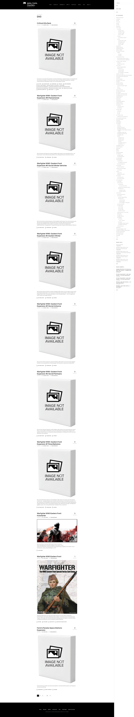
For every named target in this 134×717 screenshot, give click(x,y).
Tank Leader (119, 109)
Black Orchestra (120, 47)
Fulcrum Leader (122, 32)
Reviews (55, 4)
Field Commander (120, 84)
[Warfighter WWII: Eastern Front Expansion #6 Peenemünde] (57, 102)
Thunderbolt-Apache (122, 37)
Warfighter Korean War (43, 86)
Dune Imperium (119, 79)
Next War (118, 98)
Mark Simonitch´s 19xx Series (123, 212)
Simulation (119, 175)
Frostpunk (119, 92)
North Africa (51, 85)
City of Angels (119, 49)
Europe (120, 54)
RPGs (68, 4)
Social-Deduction (121, 166)
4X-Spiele (119, 181)
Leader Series (120, 205)
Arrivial (119, 62)
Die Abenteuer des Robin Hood (122, 76)
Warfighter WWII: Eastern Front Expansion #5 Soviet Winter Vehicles (52, 164)
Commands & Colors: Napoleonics (124, 59)
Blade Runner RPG (120, 48)
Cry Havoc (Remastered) (125, 275)
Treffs (118, 24)
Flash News (40, 550)
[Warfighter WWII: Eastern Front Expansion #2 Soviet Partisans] (57, 378)
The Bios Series (121, 177)
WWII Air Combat (122, 210)
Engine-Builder (120, 155)
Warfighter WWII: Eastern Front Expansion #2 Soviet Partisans (49, 372)
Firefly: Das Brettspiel (121, 91)
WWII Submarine (121, 226)
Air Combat (121, 206)
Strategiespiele (119, 180)
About (88, 4)
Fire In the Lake (120, 89)
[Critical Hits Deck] (57, 27)
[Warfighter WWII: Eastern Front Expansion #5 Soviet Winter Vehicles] (57, 169)
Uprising (118, 120)
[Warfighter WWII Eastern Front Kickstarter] (57, 519)
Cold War (118, 19)
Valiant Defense (123, 191)
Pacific (57, 85)
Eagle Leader (121, 30)
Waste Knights (119, 146)
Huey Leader (121, 34)
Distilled (118, 77)
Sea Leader (121, 208)
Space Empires (119, 102)
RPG (118, 171)
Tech (84, 4)
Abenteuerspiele (120, 152)
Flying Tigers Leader (122, 40)
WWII (58, 89)
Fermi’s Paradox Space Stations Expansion (49, 629)
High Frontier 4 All (121, 64)
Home (50, 4)
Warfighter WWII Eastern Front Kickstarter (49, 514)
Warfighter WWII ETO (42, 89)
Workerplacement (121, 156)
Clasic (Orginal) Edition (122, 67)
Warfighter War (120, 134)
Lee (118, 87)
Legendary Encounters (123, 162)
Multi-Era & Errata (42, 85)
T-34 (119, 112)
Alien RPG (119, 46)
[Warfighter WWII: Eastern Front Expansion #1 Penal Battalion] (57, 448)
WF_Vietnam (122, 220)
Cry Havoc (119, 65)
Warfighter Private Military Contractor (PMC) (60, 86)
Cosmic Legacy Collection (121, 61)
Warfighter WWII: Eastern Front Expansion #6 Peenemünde (49, 96)
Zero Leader (121, 44)
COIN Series (121, 184)
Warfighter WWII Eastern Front (49, 556)
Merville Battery (120, 96)
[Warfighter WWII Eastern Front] (57, 560)
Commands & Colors (121, 194)
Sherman (119, 111)
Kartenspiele (119, 159)
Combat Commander (119, 17)
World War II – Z (52, 89)
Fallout (118, 81)
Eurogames (119, 153)
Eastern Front (41, 157)
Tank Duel (119, 105)
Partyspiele (119, 165)
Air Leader (119, 27)
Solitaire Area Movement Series (124, 187)
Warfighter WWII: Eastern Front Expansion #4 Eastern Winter (49, 234)
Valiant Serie (121, 188)
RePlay (79, 4)
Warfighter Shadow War (43, 88)
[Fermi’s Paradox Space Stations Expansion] (57, 634)
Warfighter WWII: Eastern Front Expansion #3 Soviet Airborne (49, 305)
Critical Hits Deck (44, 23)
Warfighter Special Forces (55, 88)
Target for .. (120, 214)
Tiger (119, 113)
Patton (119, 88)
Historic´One (120, 68)
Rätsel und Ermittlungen (121, 168)
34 (47, 695)
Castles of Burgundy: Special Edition (123, 230)
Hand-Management (121, 163)
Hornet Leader (121, 33)
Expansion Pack (121, 106)
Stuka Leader (121, 43)
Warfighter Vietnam (68, 88)
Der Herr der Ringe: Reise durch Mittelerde (124, 75)
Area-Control (120, 182)
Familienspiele (119, 158)
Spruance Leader (120, 103)
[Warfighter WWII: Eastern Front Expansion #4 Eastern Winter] (57, 240)
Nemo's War (119, 97)
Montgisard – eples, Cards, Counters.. (122, 285)
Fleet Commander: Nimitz (122, 85)
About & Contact (71, 709)
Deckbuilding (120, 160)
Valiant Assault (122, 190)
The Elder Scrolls (120, 115)
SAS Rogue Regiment (121, 101)
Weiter (50, 696)
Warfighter (62, 4)
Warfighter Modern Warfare (124, 223)
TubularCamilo (54, 99)
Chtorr (119, 124)
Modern (119, 36)
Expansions (48, 157)
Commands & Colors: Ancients (123, 58)
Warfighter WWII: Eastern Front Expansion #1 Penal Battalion (49, 443)
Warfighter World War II (123, 224)
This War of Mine (120, 119)
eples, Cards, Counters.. (32, 4)
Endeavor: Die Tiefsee (121, 80)
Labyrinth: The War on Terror (122, 93)
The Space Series (121, 178)
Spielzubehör (118, 227)
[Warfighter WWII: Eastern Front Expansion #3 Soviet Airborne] (57, 310)
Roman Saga (121, 71)
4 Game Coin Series (123, 185)
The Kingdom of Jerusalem (124, 72)
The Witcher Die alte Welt (121, 118)
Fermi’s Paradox (48, 689)
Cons (118, 23)
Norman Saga (121, 69)
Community (73, 4)
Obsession (119, 100)
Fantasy (119, 126)
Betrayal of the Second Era (123, 116)
